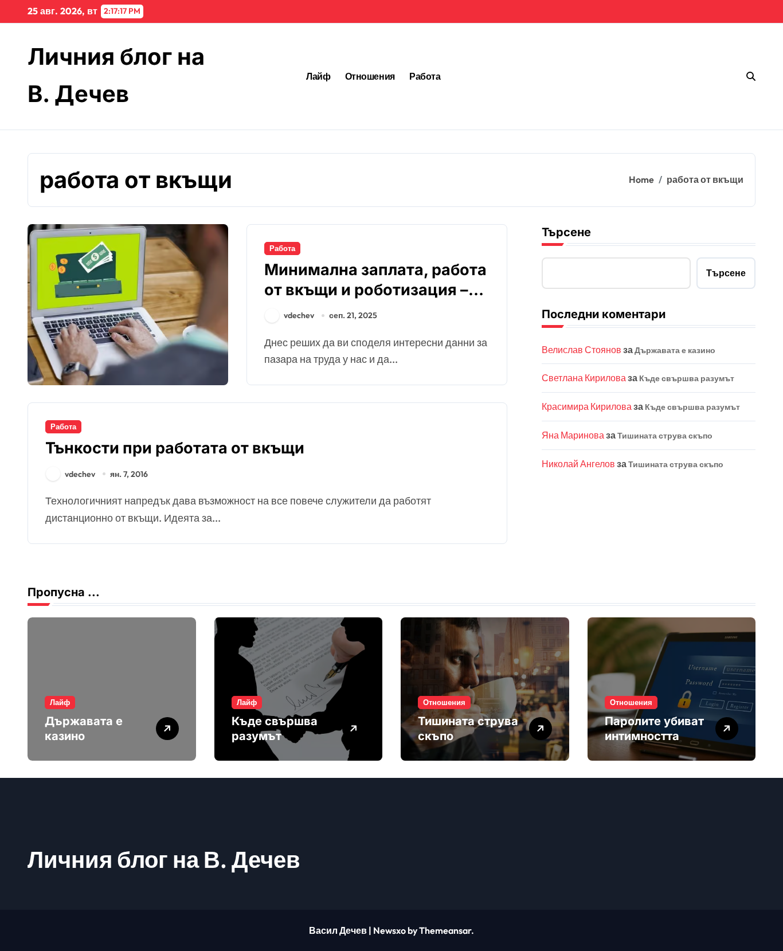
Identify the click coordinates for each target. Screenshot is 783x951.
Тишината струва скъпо (664, 436)
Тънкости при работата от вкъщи (174, 448)
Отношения (370, 76)
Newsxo (389, 930)
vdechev (299, 315)
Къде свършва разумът (686, 378)
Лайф (318, 76)
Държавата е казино (675, 350)
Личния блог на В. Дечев (164, 859)
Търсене (566, 232)
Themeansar (445, 930)
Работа (424, 76)
